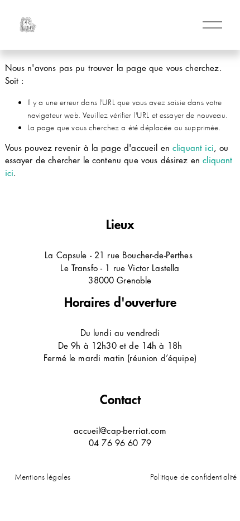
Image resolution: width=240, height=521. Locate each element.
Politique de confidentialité (193, 477)
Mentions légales (42, 477)
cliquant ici (193, 148)
